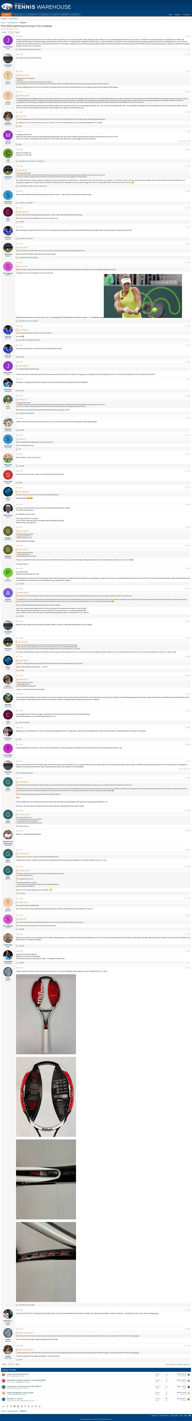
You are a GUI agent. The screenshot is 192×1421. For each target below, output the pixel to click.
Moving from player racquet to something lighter (26, 1380)
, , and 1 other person (31, 161)
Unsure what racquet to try (17, 1374)
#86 (189, 744)
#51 (189, 36)
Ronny (8, 1376)
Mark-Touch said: (22, 814)
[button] (24, 14)
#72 (189, 471)
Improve (75, 14)
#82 (189, 675)
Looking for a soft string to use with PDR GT (24, 1386)
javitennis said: (21, 531)
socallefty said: (21, 366)
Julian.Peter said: (22, 95)
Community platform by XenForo (96, 1419)
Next (17, 32)
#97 (189, 968)
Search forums (13, 18)
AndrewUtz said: (22, 75)
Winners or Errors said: (24, 1333)
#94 (189, 915)
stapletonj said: (21, 212)
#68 (189, 396)
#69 (189, 418)
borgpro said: (21, 549)
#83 (189, 694)
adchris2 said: (21, 247)
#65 (189, 345)
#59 (189, 191)
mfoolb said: (21, 170)
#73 (189, 488)
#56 (189, 131)
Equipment (45, 14)
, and (28, 321)
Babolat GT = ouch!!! (15, 1399)
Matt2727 (9, 1394)
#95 (189, 934)
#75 (189, 527)
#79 (189, 621)
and (30, 49)
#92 (189, 866)
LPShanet (183, 1400)
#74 (189, 504)
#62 (189, 243)
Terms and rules (164, 1415)
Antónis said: (21, 642)
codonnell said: (21, 330)
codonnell (5, 29)
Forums (6, 14)
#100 (188, 1346)
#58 (189, 166)
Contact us (155, 1415)
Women (64, 14)
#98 (189, 1310)
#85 (189, 727)
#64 (189, 326)
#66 (189, 362)
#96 (189, 951)
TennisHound (182, 1376)
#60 (189, 208)
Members (31, 14)
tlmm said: (20, 116)
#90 (189, 831)
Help (181, 1415)
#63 (189, 262)
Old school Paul (11, 1382)
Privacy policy (174, 1415)
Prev (4, 32)
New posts (4, 18)
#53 (189, 71)
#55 (189, 112)
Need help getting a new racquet (20, 1392)
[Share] (185, 36)
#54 (189, 91)
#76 (189, 545)
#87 (189, 761)
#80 (189, 638)
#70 (189, 435)
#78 (189, 589)
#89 (189, 810)
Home (186, 1415)
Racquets (21, 1376)
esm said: (20, 439)
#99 (189, 1329)
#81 (189, 656)
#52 (189, 54)
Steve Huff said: (22, 492)
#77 (189, 568)
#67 (189, 379)
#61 (189, 227)
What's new (18, 14)
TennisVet (183, 1382)
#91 (189, 850)
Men (55, 14)
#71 (189, 454)
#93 (189, 898)
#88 (189, 778)
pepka (184, 1388)
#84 (189, 711)
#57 (189, 149)
